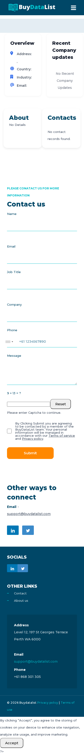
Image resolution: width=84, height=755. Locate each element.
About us (21, 600)
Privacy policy (32, 438)
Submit (30, 453)
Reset (60, 404)
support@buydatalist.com (29, 514)
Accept (11, 743)
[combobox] (9, 339)
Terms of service (62, 435)
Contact (20, 593)
